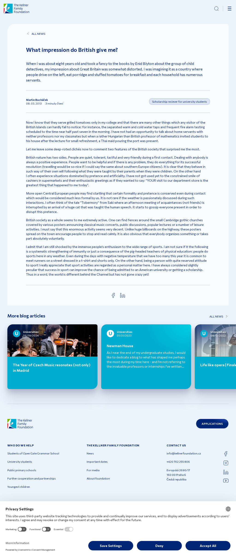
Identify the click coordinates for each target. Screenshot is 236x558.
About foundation (98, 478)
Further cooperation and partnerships (31, 478)
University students (19, 461)
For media (93, 470)
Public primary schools (21, 470)
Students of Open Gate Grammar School (33, 453)
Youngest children (18, 486)
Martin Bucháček (37, 99)
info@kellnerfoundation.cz (184, 453)
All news (38, 33)
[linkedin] (122, 295)
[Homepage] (17, 8)
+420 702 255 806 (178, 461)
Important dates (97, 461)
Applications (212, 423)
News (90, 453)
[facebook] (113, 295)
